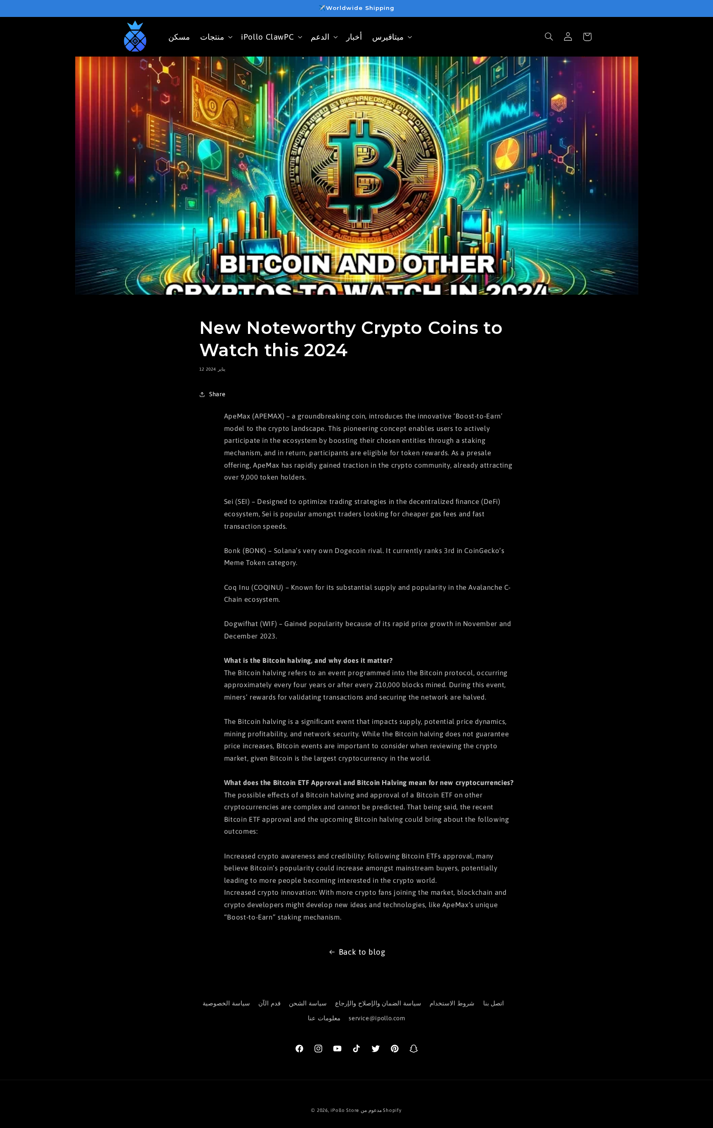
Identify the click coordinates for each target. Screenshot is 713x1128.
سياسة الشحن (308, 1003)
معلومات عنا (324, 1018)
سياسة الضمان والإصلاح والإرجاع (378, 1003)
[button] (215, 36)
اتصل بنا (493, 1003)
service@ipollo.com (377, 1018)
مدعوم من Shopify (381, 1110)
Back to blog (362, 951)
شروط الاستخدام (452, 1003)
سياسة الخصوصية (226, 1003)
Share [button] (217, 393)
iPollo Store (345, 1110)
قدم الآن (269, 1003)
